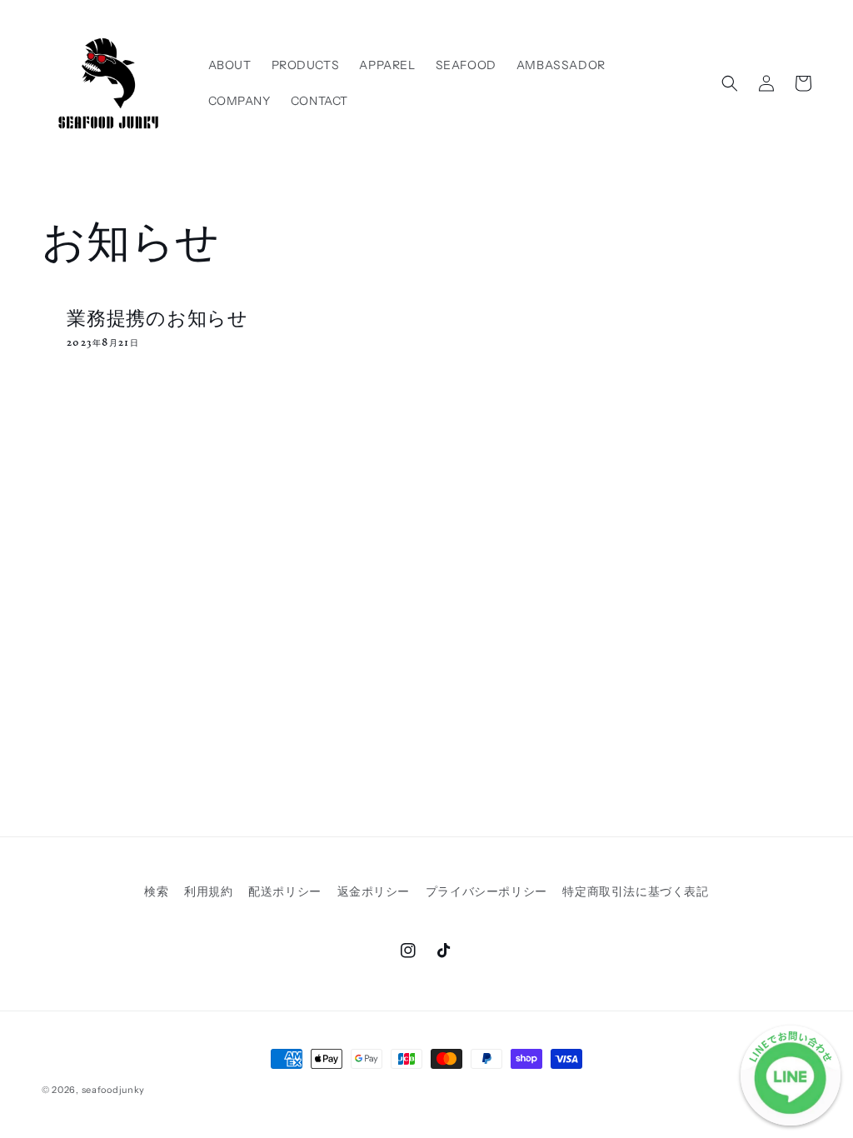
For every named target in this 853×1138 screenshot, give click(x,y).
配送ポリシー (285, 891)
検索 (156, 891)
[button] (729, 83)
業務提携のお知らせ (157, 317)
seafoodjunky (113, 1090)
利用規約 (208, 891)
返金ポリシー (374, 891)
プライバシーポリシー (486, 891)
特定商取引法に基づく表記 (635, 891)
